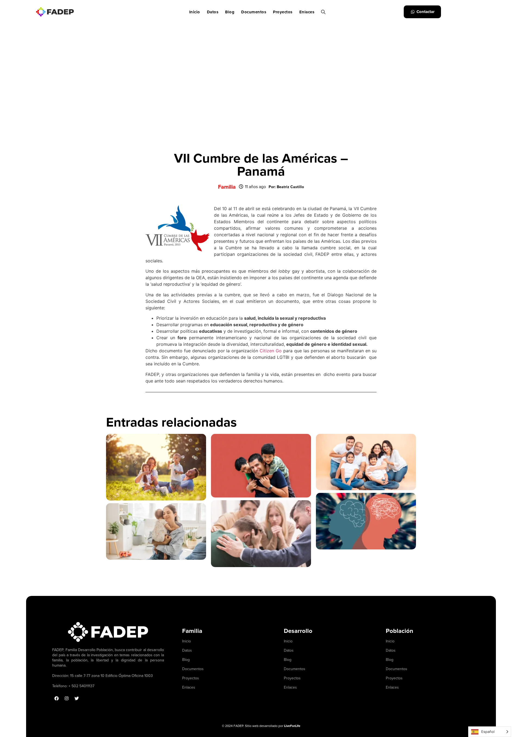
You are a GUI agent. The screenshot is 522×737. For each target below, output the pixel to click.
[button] (286, 187)
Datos (213, 12)
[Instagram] (66, 698)
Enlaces (307, 12)
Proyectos (283, 12)
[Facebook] (56, 698)
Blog (229, 12)
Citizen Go (270, 350)
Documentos (253, 12)
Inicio (194, 12)
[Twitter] (76, 698)
